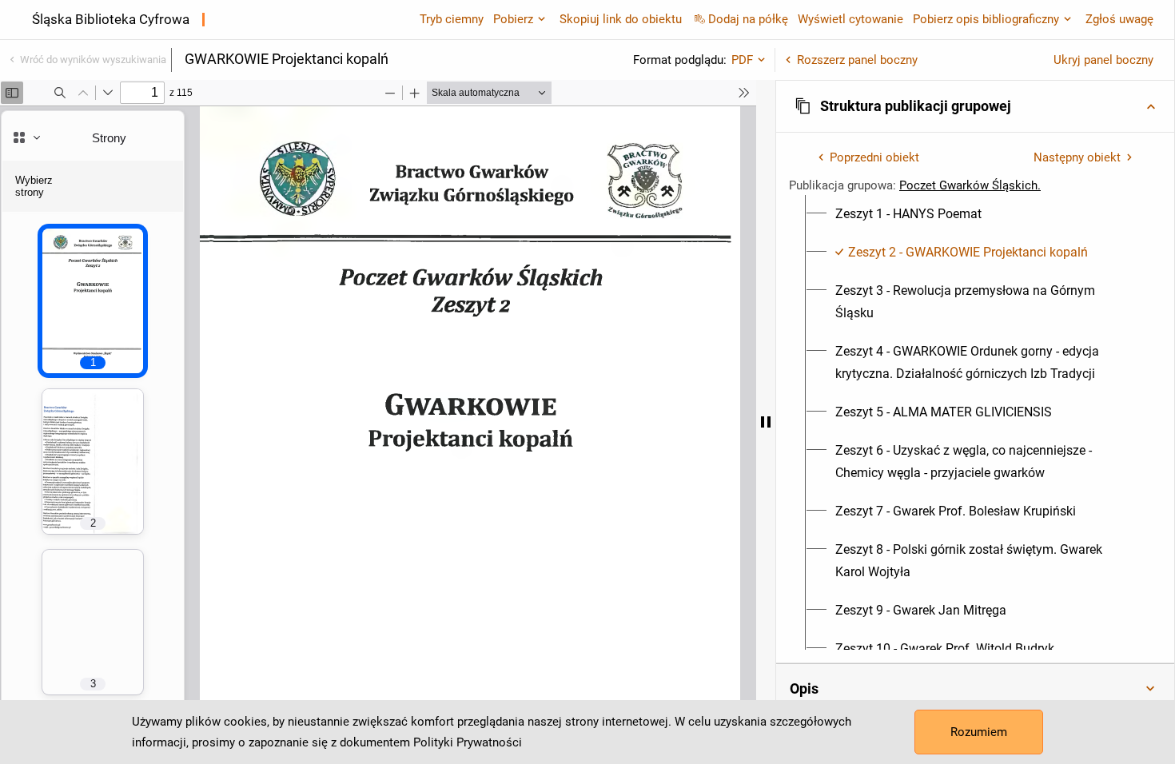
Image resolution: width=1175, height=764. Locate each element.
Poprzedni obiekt (874, 157)
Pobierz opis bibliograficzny (986, 19)
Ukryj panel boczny (1103, 60)
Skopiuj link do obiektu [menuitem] (621, 19)
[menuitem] (908, 214)
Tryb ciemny (452, 19)
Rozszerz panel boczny (857, 60)
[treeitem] (975, 214)
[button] (975, 106)
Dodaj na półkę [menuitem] (748, 19)
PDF (742, 60)
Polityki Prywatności (467, 742)
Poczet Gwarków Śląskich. (970, 185)
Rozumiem (978, 732)
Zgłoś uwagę (1119, 19)
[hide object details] (765, 422)
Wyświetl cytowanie (850, 19)
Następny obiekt (1077, 157)
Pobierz (513, 19)
